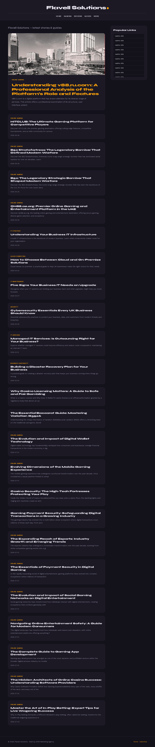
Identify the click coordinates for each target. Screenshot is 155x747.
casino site (119, 36)
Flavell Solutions (76, 8)
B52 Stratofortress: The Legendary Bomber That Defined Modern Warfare (55, 151)
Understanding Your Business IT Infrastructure (54, 234)
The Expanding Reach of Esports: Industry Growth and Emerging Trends (50, 540)
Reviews (78, 16)
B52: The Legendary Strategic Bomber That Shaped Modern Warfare (51, 179)
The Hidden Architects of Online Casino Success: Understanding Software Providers (56, 681)
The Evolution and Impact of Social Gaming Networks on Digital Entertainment (51, 597)
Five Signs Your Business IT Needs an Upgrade (53, 285)
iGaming (68, 16)
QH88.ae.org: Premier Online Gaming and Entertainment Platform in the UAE (49, 208)
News (96, 16)
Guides (88, 16)
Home (58, 16)
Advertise (143, 742)
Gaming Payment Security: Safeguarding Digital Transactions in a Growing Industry (56, 514)
